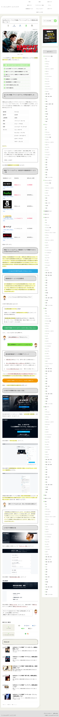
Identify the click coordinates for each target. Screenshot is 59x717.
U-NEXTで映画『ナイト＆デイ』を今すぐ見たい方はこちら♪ (20, 328)
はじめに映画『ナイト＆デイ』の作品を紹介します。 (16, 68)
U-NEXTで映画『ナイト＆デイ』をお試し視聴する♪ (20, 380)
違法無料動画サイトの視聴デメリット (13, 81)
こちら (23, 497)
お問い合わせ (55, 713)
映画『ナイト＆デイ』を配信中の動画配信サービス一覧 (16, 71)
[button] (32, 26)
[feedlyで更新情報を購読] (25, 634)
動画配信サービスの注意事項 (11, 79)
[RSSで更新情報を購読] (28, 634)
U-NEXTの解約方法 (9, 87)
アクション (5, 622)
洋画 (9, 622)
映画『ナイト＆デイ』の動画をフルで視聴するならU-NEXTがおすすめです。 (16, 75)
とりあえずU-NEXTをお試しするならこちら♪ (20, 271)
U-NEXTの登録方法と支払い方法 (12, 84)
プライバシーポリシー (48, 713)
